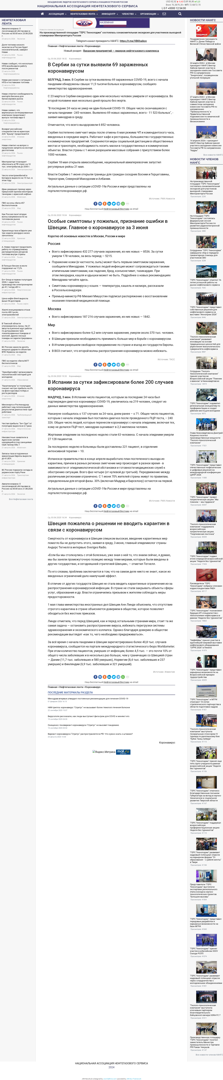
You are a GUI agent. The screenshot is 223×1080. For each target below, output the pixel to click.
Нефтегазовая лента (71, 46)
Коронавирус (93, 46)
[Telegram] (118, 204)
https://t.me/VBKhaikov (133, 41)
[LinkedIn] (109, 204)
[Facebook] (95, 204)
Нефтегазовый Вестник (116, 209)
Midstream (21, 197)
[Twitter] (114, 204)
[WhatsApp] (123, 204)
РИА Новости (168, 198)
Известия (170, 672)
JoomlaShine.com (110, 1079)
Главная (52, 46)
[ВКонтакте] (100, 204)
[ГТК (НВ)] (111, 22)
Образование (22, 380)
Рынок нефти (22, 304)
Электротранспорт (24, 169)
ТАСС (172, 359)
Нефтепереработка (11, 74)
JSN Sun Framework (133, 1079)
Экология (21, 39)
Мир (19, 208)
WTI (187, 5)
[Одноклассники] (105, 204)
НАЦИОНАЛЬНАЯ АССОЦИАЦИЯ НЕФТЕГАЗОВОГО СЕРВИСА (111, 1063)
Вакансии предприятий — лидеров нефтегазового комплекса (121, 50)
